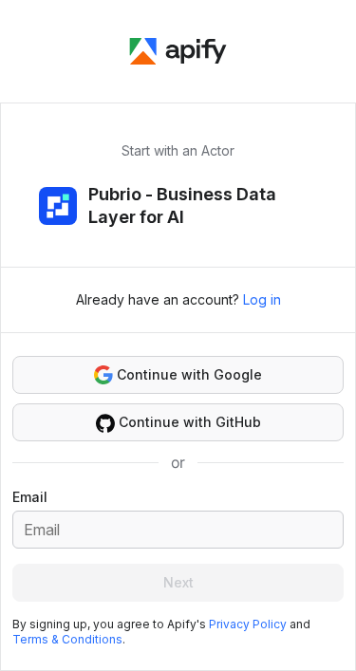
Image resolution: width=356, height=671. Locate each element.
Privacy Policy (248, 624)
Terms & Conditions (67, 639)
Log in (262, 299)
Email (29, 497)
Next (178, 582)
